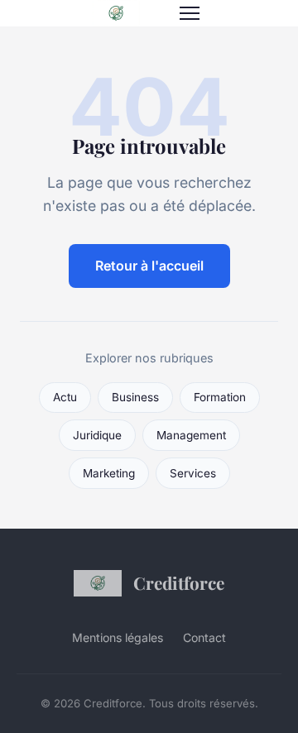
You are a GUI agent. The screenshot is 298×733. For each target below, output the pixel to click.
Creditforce (178, 582)
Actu (65, 397)
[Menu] (189, 13)
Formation (220, 397)
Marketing (109, 473)
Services (193, 473)
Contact (204, 637)
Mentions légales (117, 637)
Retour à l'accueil (149, 265)
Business (135, 397)
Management (191, 435)
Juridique (97, 435)
